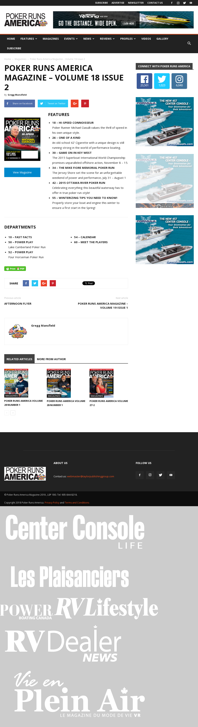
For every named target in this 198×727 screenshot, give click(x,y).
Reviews (106, 38)
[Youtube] (191, 3)
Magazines (51, 38)
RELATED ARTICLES (19, 359)
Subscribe (101, 2)
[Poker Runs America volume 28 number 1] (66, 383)
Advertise (118, 2)
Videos (146, 38)
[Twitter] (184, 3)
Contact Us (155, 2)
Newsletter (136, 2)
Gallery (162, 38)
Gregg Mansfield (17, 94)
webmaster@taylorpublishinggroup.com (90, 476)
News (87, 38)
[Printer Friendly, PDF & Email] (15, 268)
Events (69, 38)
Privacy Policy (52, 502)
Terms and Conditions (77, 502)
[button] (189, 43)
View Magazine (22, 172)
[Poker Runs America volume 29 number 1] (23, 383)
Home (11, 38)
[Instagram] (178, 3)
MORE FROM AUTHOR (51, 359)
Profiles (126, 38)
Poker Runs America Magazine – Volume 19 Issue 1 (103, 305)
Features (27, 38)
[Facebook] (172, 3)
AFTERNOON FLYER (17, 303)
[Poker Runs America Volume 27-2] (109, 383)
